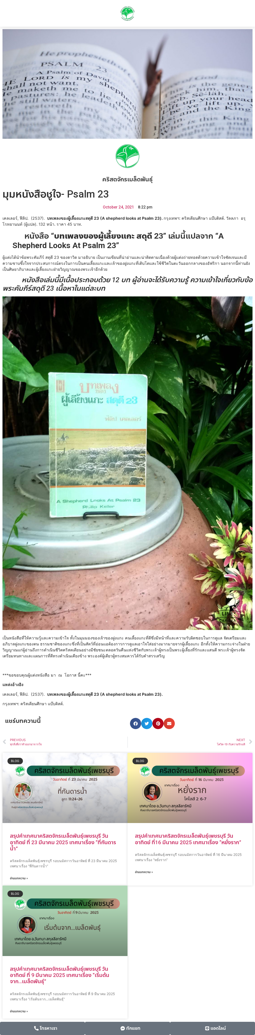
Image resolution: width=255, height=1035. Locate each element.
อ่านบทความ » (19, 878)
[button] (135, 723)
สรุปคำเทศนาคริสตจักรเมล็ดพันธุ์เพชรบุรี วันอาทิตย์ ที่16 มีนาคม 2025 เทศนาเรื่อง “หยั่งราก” (188, 839)
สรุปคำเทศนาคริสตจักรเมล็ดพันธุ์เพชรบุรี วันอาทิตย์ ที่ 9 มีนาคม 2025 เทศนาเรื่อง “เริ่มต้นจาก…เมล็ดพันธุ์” (59, 975)
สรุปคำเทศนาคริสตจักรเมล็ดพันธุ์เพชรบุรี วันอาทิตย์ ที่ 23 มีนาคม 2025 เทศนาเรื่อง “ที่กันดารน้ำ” (63, 842)
